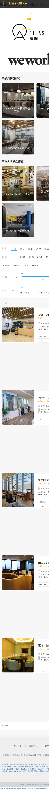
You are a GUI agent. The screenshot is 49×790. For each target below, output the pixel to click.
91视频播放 (36, 789)
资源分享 (40, 769)
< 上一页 (6, 726)
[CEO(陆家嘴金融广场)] (18, 137)
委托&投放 (11, 37)
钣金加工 (24, 769)
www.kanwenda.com (15, 771)
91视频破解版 (25, 789)
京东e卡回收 (43, 764)
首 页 (8, 21)
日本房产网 (29, 767)
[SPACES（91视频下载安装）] (18, 100)
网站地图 (3, 789)
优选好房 (23, 21)
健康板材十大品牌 (12, 769)
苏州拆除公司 (28, 771)
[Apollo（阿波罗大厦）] (18, 183)
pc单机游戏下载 (18, 767)
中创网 (12, 764)
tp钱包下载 (32, 769)
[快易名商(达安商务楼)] (18, 220)
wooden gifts (33, 764)
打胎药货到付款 (22, 764)
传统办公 (10, 29)
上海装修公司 (6, 767)
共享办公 (26, 29)
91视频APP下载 (13, 789)
